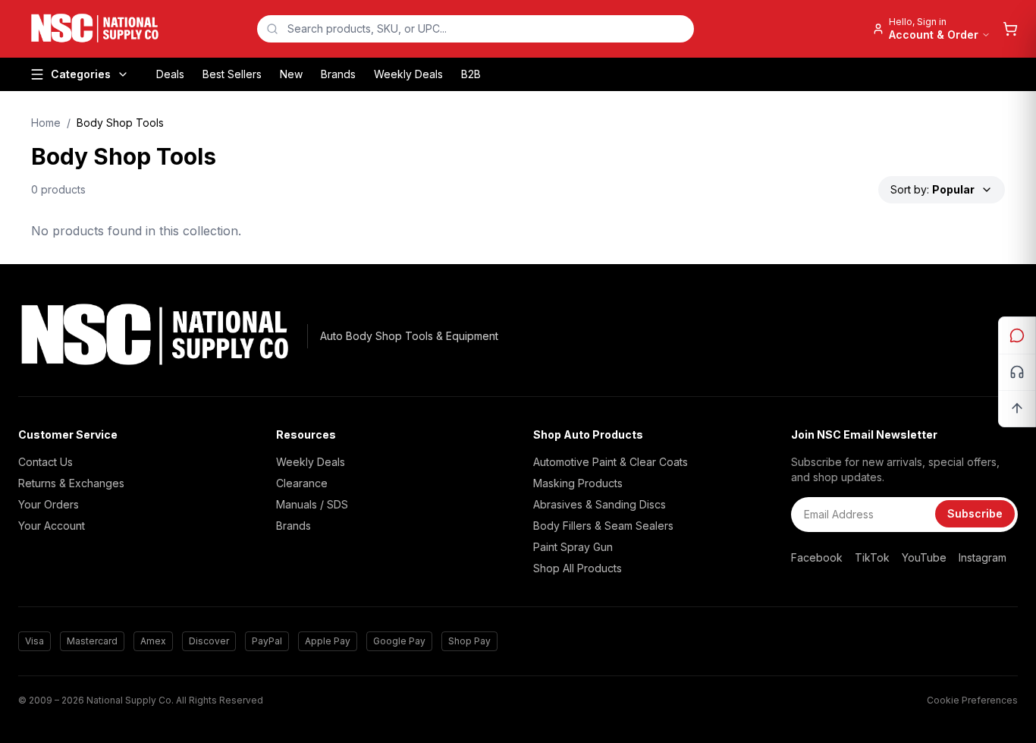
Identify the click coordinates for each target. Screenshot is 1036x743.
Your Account (51, 525)
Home (46, 122)
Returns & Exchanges (71, 483)
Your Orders (48, 504)
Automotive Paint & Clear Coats (610, 461)
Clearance (302, 483)
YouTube (924, 557)
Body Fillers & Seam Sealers (603, 525)
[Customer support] (1017, 372)
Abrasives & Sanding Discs (599, 504)
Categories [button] (81, 74)
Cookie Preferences (972, 700)
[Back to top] (1017, 408)
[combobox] (475, 29)
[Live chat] (1017, 335)
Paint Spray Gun (573, 546)
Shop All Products (577, 568)
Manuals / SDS (312, 504)
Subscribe (975, 513)
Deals (170, 74)
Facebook (817, 557)
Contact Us (45, 461)
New (291, 74)
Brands (338, 74)
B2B (471, 74)
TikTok (872, 557)
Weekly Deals (408, 74)
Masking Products (578, 483)
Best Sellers (232, 74)
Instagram (982, 557)
